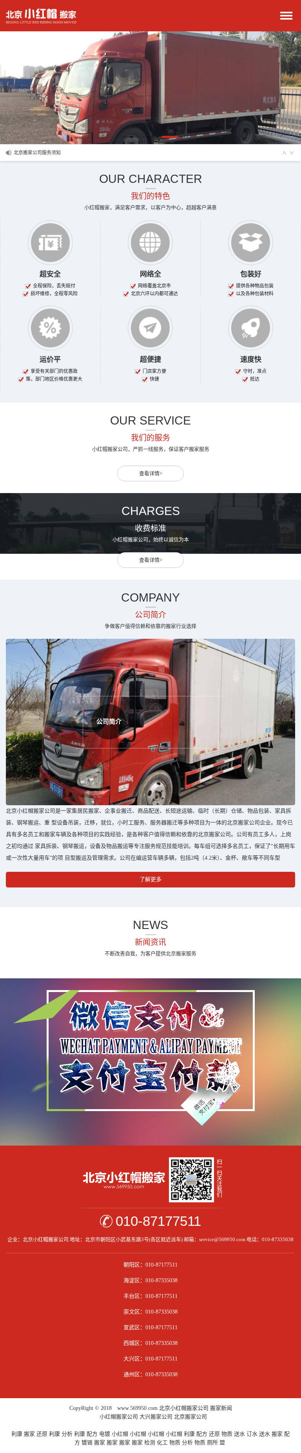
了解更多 (150, 879)
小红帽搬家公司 (119, 1417)
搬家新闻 (221, 1408)
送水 (239, 1434)
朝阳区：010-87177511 (150, 1265)
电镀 (104, 1434)
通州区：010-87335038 (150, 1374)
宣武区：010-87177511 (150, 1327)
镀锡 (87, 1443)
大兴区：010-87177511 (150, 1359)
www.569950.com (137, 1408)
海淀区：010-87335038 (150, 1280)
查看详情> (150, 473)
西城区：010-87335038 (150, 1343)
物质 (226, 1434)
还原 (41, 1434)
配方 (92, 1434)
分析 (67, 1434)
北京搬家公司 (190, 1417)
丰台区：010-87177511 (150, 1296)
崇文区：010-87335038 (150, 1312)
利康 (16, 1434)
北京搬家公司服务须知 (37, 149)
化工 (162, 1443)
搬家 (29, 1434)
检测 (149, 1443)
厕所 (212, 1443)
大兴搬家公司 (156, 1417)
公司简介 (108, 721)
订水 (252, 1434)
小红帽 (120, 1434)
